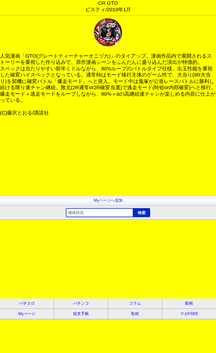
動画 (189, 303)
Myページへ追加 (108, 200)
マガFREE (189, 313)
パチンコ (81, 303)
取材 (135, 313)
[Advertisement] (108, 155)
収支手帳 (81, 313)
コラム (135, 303)
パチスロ (27, 303)
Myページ (26, 313)
